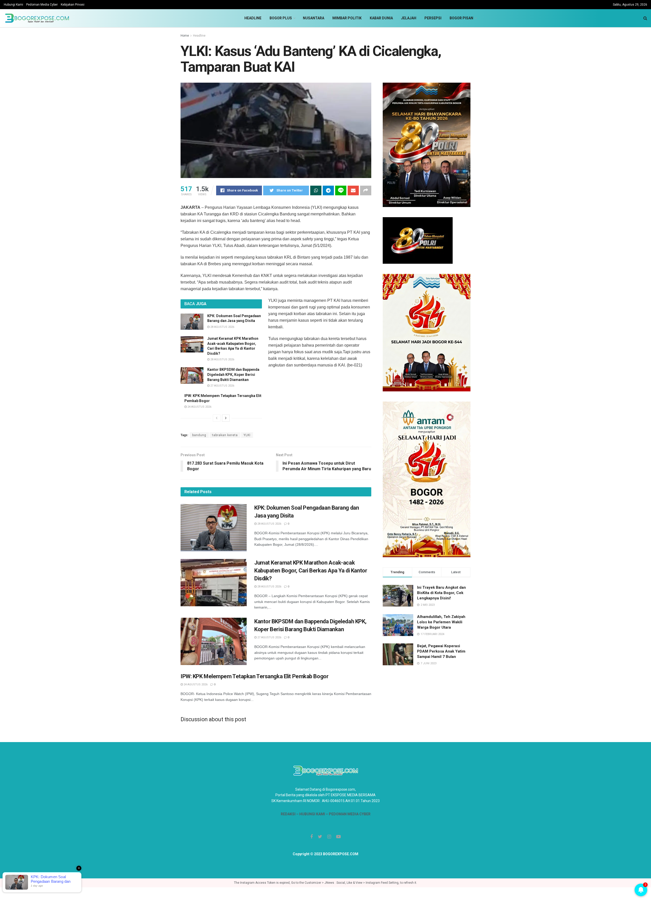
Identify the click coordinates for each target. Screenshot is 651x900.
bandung (199, 435)
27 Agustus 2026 (222, 385)
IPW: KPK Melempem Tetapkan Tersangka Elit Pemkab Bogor (254, 676)
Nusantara (313, 18)
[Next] (226, 418)
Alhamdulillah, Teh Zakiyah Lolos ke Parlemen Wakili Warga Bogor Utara (441, 622)
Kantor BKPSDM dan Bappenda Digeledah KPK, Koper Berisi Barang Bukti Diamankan (233, 374)
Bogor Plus (281, 18)
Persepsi (432, 18)
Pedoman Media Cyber (42, 4)
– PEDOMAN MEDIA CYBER (348, 814)
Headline (252, 18)
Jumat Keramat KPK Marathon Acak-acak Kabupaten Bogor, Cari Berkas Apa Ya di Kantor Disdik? (310, 570)
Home (185, 35)
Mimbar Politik (347, 18)
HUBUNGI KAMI (312, 814)
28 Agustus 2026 (222, 327)
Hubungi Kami (13, 4)
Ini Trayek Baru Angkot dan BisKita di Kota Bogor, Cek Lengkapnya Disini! (441, 592)
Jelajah (408, 18)
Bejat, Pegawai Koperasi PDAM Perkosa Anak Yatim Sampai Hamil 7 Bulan (441, 651)
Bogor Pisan (461, 18)
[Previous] (216, 418)
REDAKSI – (290, 814)
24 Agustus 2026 (199, 406)
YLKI (247, 435)
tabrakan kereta (225, 435)
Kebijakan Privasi (72, 4)
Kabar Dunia (381, 18)
